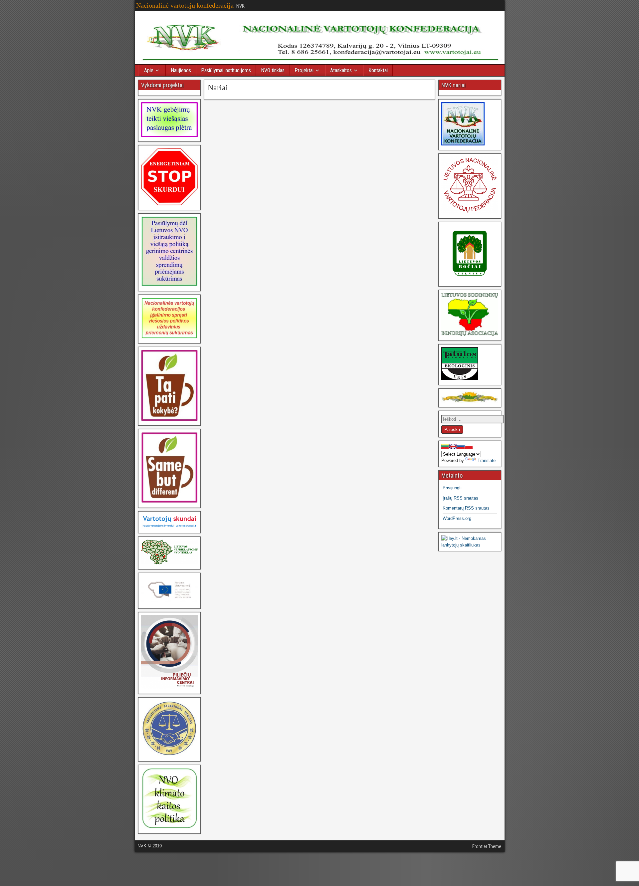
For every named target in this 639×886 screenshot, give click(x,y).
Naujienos (181, 70)
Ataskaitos (341, 70)
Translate (487, 460)
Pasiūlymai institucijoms (226, 70)
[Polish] (469, 446)
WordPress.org (457, 518)
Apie (148, 70)
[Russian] (461, 446)
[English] (453, 446)
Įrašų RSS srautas (460, 498)
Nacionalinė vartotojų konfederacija (185, 5)
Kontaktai (378, 70)
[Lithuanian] (445, 446)
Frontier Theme (486, 846)
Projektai (304, 70)
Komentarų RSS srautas (466, 508)
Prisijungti (452, 487)
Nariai (218, 87)
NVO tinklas (273, 70)
